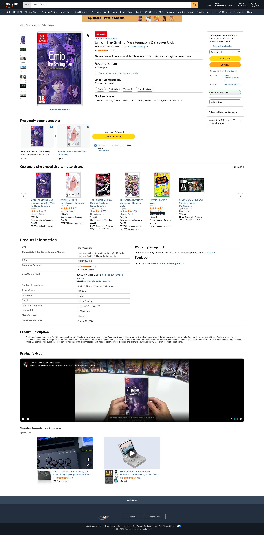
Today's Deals (126, 12)
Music (190, 12)
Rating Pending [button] (137, 47)
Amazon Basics (49, 12)
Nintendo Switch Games (98, 281)
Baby (249, 12)
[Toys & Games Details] (230, 12)
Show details (103, 150)
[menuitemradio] (236, 419)
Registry (181, 12)
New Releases (81, 12)
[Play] (22, 419)
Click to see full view (60, 109)
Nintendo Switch (40, 25)
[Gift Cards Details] (156, 12)
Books (139, 12)
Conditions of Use (93, 526)
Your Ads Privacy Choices (165, 526)
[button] (6, 12)
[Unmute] (240, 419)
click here (210, 252)
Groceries (96, 12)
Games (52, 25)
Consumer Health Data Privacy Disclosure (134, 526)
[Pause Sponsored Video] (89, 460)
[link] (74, 136)
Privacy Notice (109, 526)
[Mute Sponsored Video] (89, 465)
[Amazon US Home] (103, 518)
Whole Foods (110, 12)
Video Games (25, 25)
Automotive (238, 12)
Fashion (170, 12)
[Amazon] (11, 4)
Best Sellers (65, 12)
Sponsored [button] (24, 433)
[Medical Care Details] (39, 12)
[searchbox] (111, 4)
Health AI (17, 12)
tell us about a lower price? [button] (167, 263)
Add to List (216, 102)
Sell (161, 12)
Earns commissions (51, 362)
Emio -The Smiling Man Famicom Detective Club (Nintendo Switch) (62, 365)
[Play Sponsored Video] (132, 453)
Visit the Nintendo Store (106, 38)
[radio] (23, 40)
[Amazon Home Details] (212, 12)
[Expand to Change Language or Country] (210, 5)
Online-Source (231, 71)
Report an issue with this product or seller (119, 73)
